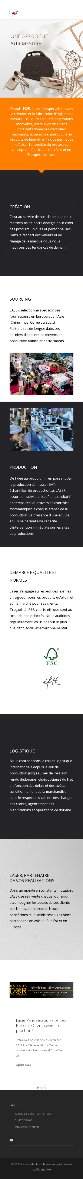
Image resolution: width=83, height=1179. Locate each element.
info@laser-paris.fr (27, 1127)
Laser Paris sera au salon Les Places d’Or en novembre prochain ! (41, 1025)
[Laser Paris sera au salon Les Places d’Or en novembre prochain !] (41, 990)
